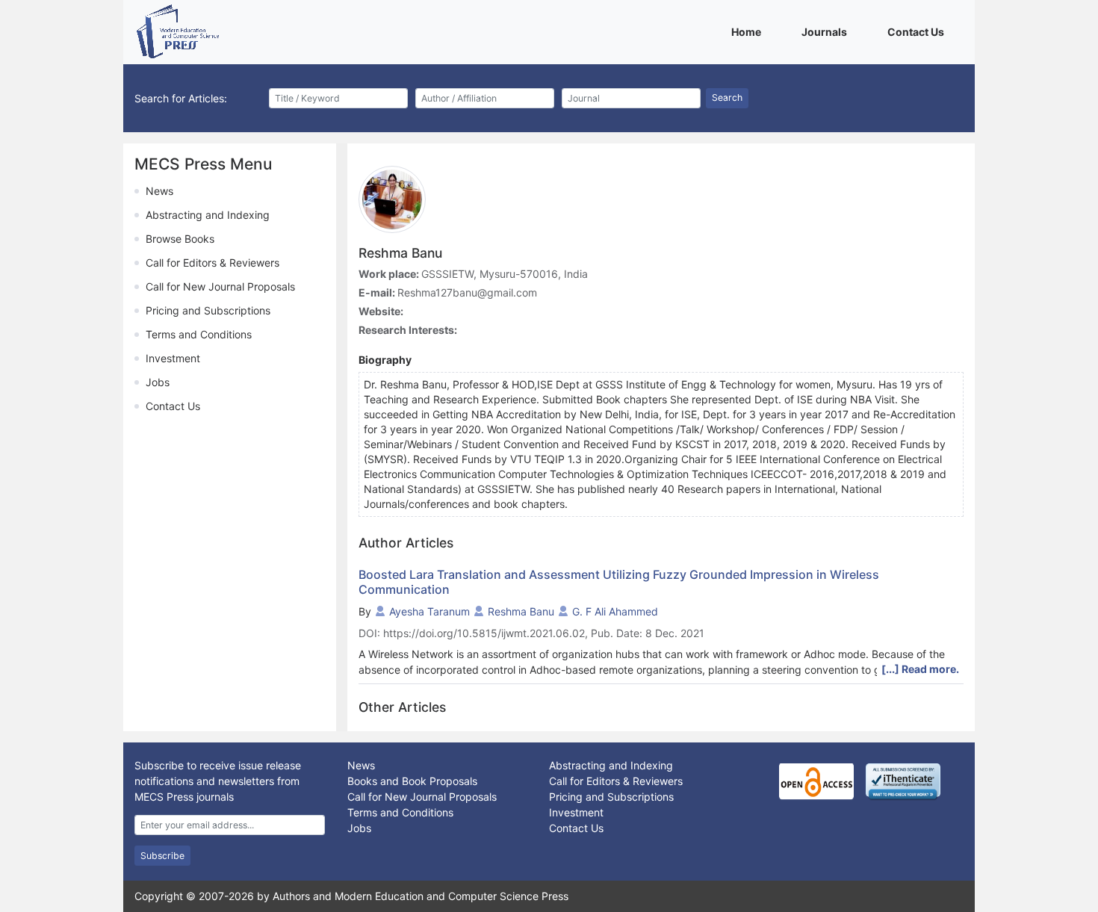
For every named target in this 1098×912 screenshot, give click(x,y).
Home (748, 31)
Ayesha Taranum (429, 611)
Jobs (158, 382)
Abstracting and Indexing (208, 214)
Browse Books (180, 238)
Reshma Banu (521, 611)
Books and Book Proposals (412, 781)
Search (727, 97)
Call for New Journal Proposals (220, 286)
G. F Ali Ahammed (615, 611)
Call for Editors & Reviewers (212, 262)
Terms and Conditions (199, 334)
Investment (173, 358)
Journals (826, 31)
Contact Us (918, 31)
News (159, 190)
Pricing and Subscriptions (208, 310)
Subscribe (162, 855)
